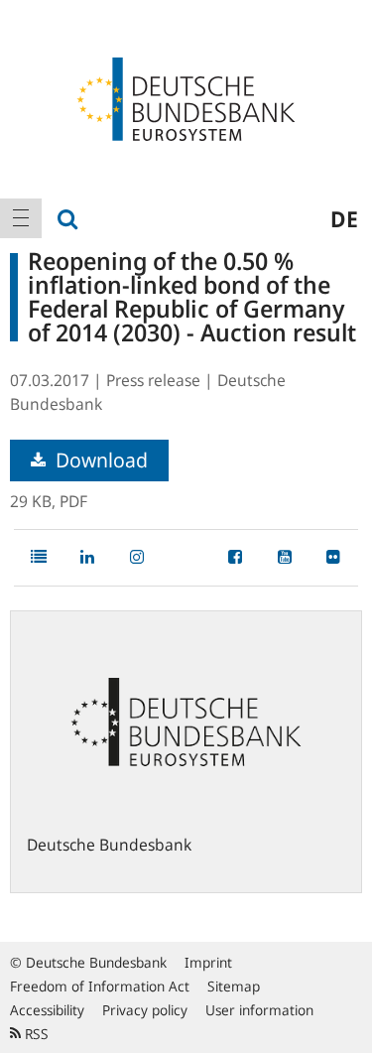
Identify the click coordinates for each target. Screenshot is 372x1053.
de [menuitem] (344, 218)
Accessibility (47, 1009)
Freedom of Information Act (99, 986)
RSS (35, 1033)
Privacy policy (144, 1009)
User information (259, 1009)
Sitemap (233, 986)
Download (99, 460)
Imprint (208, 962)
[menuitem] (21, 218)
